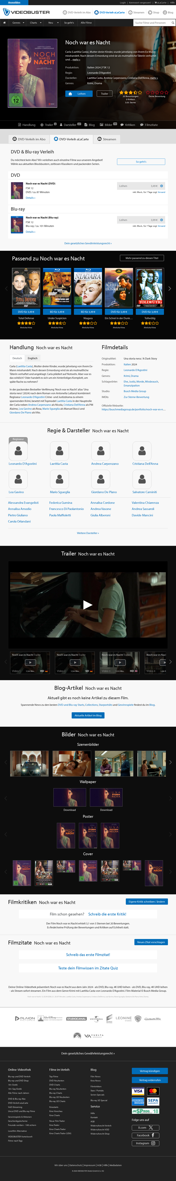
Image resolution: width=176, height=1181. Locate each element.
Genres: (69, 83)
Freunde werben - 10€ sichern (22, 1125)
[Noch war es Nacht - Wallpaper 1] (69, 797)
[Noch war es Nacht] (32, 73)
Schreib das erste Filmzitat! (88, 954)
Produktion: (72, 67)
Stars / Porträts (97, 1090)
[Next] (169, 288)
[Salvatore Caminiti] (142, 479)
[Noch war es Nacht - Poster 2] (88, 836)
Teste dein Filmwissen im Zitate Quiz (88, 967)
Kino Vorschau (55, 1111)
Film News (95, 1076)
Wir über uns (61, 1165)
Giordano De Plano (20, 412)
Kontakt (94, 1117)
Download (70, 810)
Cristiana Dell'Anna (138, 78)
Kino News (96, 1080)
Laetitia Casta (95, 78)
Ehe (126, 381)
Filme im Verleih (59, 1070)
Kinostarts (53, 1107)
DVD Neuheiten (56, 1080)
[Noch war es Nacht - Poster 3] (110, 836)
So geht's (69, 22)
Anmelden (14, 2)
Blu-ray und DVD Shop (18, 1080)
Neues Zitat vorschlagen (151, 942)
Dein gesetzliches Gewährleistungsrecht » (88, 243)
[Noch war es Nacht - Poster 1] (66, 836)
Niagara (88, 318)
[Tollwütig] (150, 287)
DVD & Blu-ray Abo (16, 1098)
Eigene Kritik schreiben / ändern (147, 901)
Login (123, 2)
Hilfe (93, 1113)
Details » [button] (30, 197)
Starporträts (105, 704)
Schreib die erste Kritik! (107, 914)
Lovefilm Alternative (17, 1130)
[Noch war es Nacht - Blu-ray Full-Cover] (132, 873)
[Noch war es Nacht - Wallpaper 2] (106, 797)
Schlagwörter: (110, 381)
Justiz (132, 381)
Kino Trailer (54, 1125)
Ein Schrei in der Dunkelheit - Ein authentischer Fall (119, 318)
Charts (33, 22)
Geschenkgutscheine (18, 1121)
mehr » (76, 59)
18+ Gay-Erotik (15, 1088)
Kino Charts (54, 1115)
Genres (16, 22)
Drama (98, 83)
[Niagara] (88, 287)
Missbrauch (151, 381)
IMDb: (105, 397)
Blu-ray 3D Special (99, 1100)
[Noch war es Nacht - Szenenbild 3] (114, 764)
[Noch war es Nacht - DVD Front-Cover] (22, 873)
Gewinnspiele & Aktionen (20, 1116)
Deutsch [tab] (17, 358)
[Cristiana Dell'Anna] (142, 451)
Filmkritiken (96, 1086)
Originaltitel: (109, 358)
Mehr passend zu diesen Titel (142, 258)
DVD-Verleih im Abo (79, 12)
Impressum (89, 1165)
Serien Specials (97, 1094)
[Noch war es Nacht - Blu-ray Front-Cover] (88, 873)
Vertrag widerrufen (150, 1080)
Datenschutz (75, 1165)
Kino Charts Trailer (57, 1129)
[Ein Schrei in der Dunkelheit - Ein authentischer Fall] (119, 287)
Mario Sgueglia (51, 408)
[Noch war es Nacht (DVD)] (17, 190)
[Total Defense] (26, 287)
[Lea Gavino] (18, 479)
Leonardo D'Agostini (99, 72)
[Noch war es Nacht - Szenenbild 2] (72, 764)
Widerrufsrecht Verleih (101, 1125)
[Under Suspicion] (57, 287)
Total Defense (26, 318)
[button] (170, 662)
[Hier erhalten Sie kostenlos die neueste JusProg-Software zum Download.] (145, 1110)
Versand (161, 192)
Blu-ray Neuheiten (57, 1088)
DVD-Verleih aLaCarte (112, 12)
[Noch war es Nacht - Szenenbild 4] (156, 764)
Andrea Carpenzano (115, 78)
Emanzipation (132, 385)
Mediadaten (115, 1165)
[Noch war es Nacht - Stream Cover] (154, 873)
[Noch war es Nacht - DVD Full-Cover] (66, 873)
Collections (91, 704)
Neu (50, 22)
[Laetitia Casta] (59, 451)
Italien (91, 67)
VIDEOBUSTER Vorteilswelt (20, 1136)
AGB (93, 1121)
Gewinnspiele (126, 704)
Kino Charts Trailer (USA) (60, 1133)
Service (95, 1106)
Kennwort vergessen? (140, 2)
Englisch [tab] (32, 358)
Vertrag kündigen (150, 1071)
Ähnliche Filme (26, 327)
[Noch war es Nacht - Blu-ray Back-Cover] (110, 873)
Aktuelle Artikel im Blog (88, 715)
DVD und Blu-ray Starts (71, 704)
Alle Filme (86, 22)
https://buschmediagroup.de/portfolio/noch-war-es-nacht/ (135, 409)
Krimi (90, 83)
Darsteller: (71, 78)
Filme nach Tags (15, 1140)
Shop (156, 12)
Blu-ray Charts (55, 1093)
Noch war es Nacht (26, 654)
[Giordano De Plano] (100, 479)
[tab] (29, 139)
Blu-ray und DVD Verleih (19, 1076)
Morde (140, 381)
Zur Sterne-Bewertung (136, 397)
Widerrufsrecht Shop (100, 1133)
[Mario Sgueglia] (59, 479)
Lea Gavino (25, 408)
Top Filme (53, 1076)
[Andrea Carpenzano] (100, 451)
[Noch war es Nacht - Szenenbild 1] (29, 764)
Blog (170, 12)
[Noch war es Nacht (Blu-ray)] (17, 224)
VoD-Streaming (15, 1107)
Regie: (68, 72)
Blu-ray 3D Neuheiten (59, 1097)
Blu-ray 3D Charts (57, 1101)
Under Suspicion (57, 318)
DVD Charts (54, 1084)
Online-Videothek (19, 1070)
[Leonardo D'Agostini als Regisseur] (18, 451)
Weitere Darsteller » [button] (88, 533)
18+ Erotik (13, 1084)
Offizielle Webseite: (112, 405)
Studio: (106, 391)
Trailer (104, 93)
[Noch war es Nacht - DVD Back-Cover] (44, 873)
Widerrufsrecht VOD (100, 1129)
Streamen (138, 12)
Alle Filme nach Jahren (18, 1093)
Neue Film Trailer (57, 1121)
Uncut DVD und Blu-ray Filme (21, 1111)
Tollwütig (150, 318)
